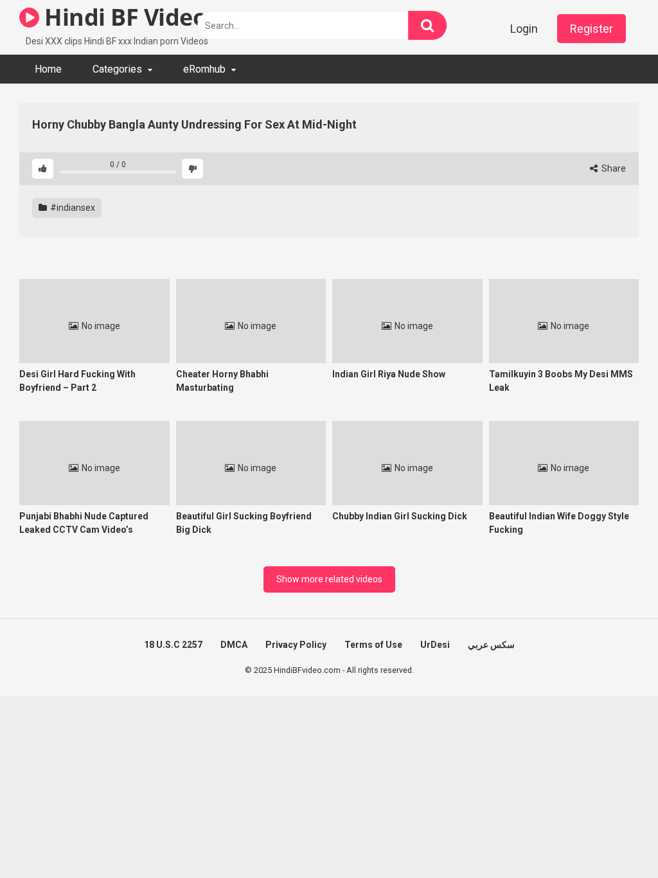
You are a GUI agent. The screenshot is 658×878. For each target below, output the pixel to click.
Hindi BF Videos (128, 17)
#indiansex (71, 207)
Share (613, 168)
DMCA (233, 645)
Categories (117, 69)
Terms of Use (373, 645)
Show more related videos (329, 579)
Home (48, 69)
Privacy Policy (295, 645)
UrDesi (435, 645)
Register (591, 28)
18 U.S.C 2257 (173, 645)
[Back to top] (615, 839)
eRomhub (204, 69)
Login (524, 28)
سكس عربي (491, 645)
